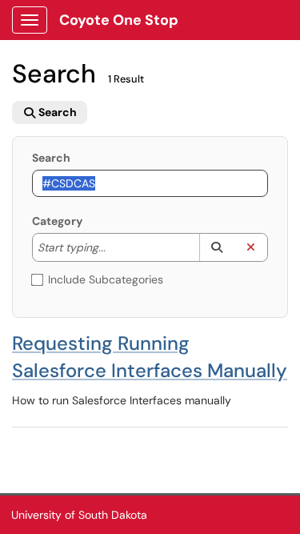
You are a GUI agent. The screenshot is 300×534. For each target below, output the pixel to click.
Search (51, 158)
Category (57, 221)
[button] (216, 247)
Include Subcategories (105, 279)
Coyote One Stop (118, 20)
